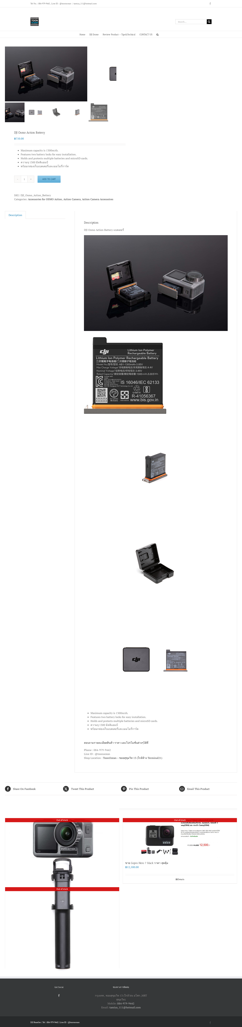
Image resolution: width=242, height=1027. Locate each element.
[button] (157, 34)
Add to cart (49, 179)
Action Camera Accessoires (97, 199)
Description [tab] (15, 215)
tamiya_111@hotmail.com (85, 3)
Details (181, 879)
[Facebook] (59, 995)
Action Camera (72, 199)
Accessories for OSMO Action (45, 199)
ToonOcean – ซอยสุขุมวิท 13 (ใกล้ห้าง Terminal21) (132, 758)
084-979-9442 (125, 1003)
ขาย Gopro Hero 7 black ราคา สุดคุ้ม (146, 863)
